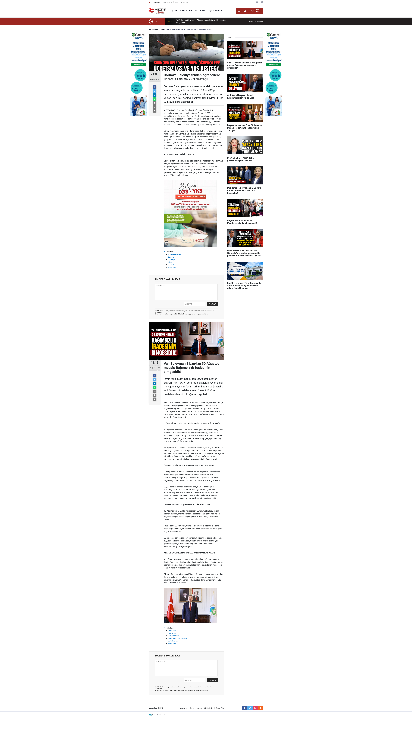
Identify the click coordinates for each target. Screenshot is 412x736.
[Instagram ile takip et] (255, 708)
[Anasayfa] (150, 2)
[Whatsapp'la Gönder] (154, 99)
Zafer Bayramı (173, 641)
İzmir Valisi (172, 631)
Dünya (202, 11)
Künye (192, 708)
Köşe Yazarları (215, 11)
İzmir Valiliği (172, 633)
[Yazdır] (154, 107)
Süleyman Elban (173, 636)
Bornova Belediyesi (174, 254)
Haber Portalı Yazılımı (159, 715)
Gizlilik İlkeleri (208, 708)
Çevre (174, 11)
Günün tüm (256, 21)
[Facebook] (154, 87)
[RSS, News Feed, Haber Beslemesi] (260, 708)
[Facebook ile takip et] (244, 708)
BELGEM (171, 265)
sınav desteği (172, 267)
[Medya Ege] (158, 11)
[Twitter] (154, 91)
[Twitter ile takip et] (250, 708)
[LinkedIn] (154, 95)
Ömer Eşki (171, 260)
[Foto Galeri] (262, 2)
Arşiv (176, 2)
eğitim (170, 262)
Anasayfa (183, 708)
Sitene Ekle (184, 2)
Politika (193, 11)
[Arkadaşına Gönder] (154, 103)
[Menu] (239, 11)
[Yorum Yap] (154, 111)
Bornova (171, 257)
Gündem (183, 11)
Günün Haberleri (167, 2)
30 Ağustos (172, 643)
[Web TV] (257, 2)
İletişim (199, 708)
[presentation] (156, 21)
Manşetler (157, 2)
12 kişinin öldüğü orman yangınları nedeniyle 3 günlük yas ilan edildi (201, 21)
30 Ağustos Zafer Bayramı (177, 638)
